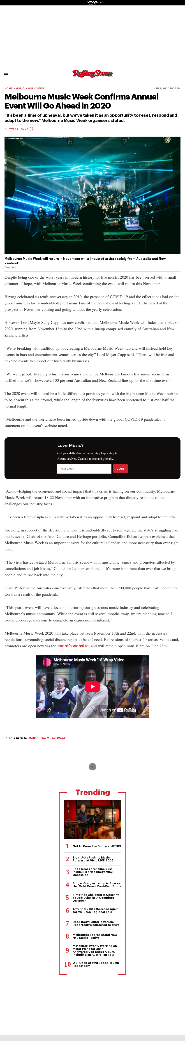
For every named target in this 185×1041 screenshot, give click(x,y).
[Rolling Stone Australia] (92, 75)
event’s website (73, 646)
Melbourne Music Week (47, 738)
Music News (36, 88)
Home (8, 88)
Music (20, 88)
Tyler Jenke (19, 129)
